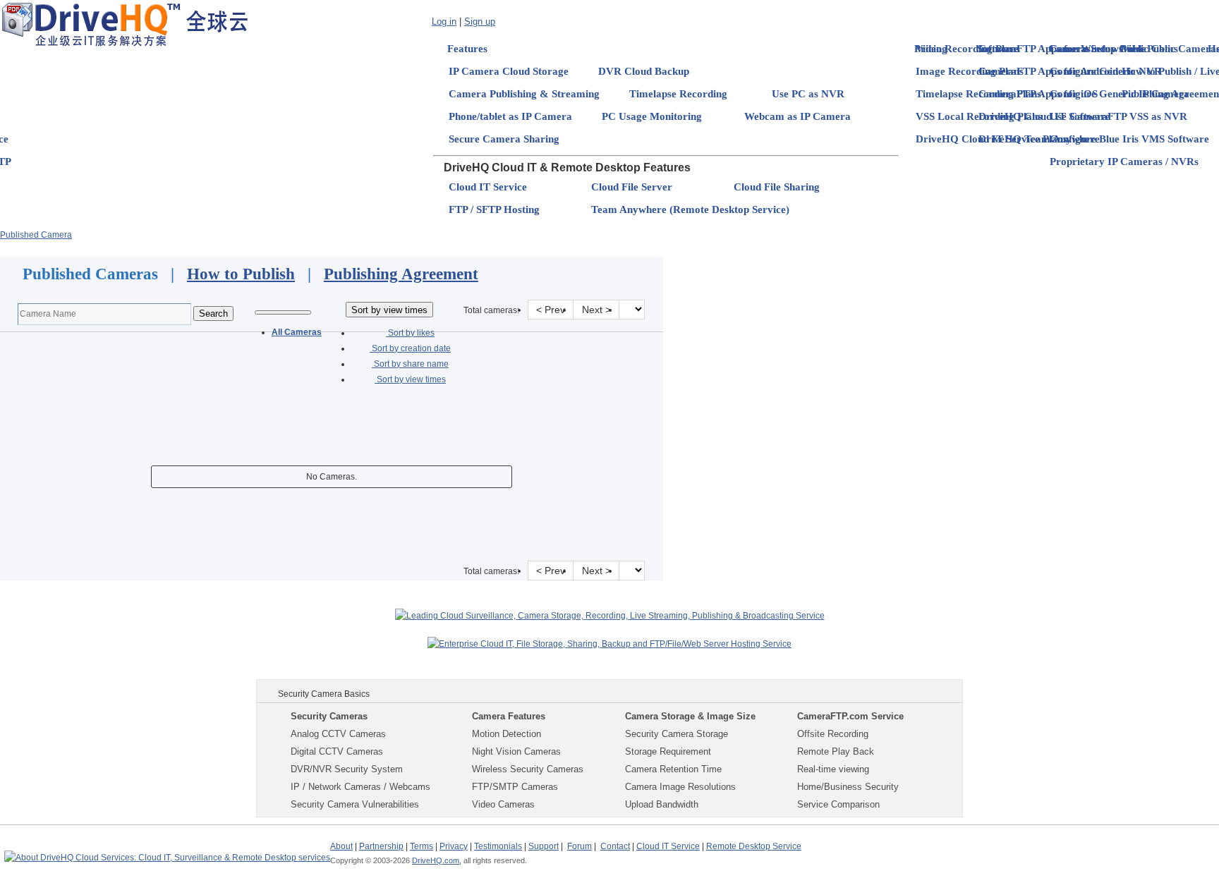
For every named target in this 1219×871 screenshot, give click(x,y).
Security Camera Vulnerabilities (355, 804)
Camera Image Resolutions (680, 786)
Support (543, 846)
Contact (615, 846)
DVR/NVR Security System (347, 769)
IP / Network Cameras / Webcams (360, 786)
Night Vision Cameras (516, 751)
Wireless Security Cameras (527, 769)
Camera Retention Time (673, 769)
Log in (444, 21)
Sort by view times (410, 379)
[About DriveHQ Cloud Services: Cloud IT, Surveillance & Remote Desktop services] (167, 851)
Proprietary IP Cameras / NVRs (1124, 161)
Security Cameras (329, 716)
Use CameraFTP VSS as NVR (1118, 116)
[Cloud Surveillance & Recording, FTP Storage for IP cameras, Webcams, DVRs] (124, 24)
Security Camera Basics (324, 694)
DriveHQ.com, (436, 860)
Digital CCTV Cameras (337, 751)
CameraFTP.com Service (850, 716)
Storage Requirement (668, 751)
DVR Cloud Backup (643, 71)
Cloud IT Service (488, 187)
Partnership (381, 846)
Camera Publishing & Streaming (524, 93)
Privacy (453, 846)
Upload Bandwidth (661, 804)
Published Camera (36, 235)
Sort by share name (410, 364)
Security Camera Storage (676, 734)
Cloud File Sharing (777, 187)
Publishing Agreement (401, 274)
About (341, 846)
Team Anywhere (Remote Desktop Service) (690, 209)
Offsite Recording (832, 734)
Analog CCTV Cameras (338, 734)
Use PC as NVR (808, 93)
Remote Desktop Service (753, 846)
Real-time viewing (833, 769)
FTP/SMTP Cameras (515, 786)
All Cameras (297, 332)
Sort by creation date (410, 348)
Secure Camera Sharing (504, 139)
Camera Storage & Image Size (690, 716)
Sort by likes (410, 333)
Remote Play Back (835, 751)
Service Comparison (838, 804)
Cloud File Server (631, 187)
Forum (579, 846)
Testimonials (498, 846)
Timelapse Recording (678, 93)
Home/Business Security (848, 786)
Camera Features (508, 716)
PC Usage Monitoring (652, 116)
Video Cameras (503, 804)
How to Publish (241, 274)
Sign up (479, 21)
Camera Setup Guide (1098, 48)
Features (467, 48)
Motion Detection (506, 734)
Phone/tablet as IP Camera (510, 116)
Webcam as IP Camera (797, 116)
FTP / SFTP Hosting (494, 209)
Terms (421, 846)
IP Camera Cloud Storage (509, 71)
